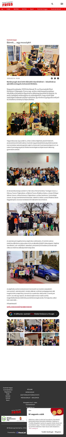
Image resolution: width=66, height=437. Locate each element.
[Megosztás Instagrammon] (58, 78)
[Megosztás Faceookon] (52, 78)
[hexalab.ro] (21, 432)
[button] (52, 78)
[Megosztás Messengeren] (55, 78)
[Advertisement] (33, 25)
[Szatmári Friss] (13, 3)
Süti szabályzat (33, 428)
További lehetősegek (47, 432)
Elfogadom (58, 432)
